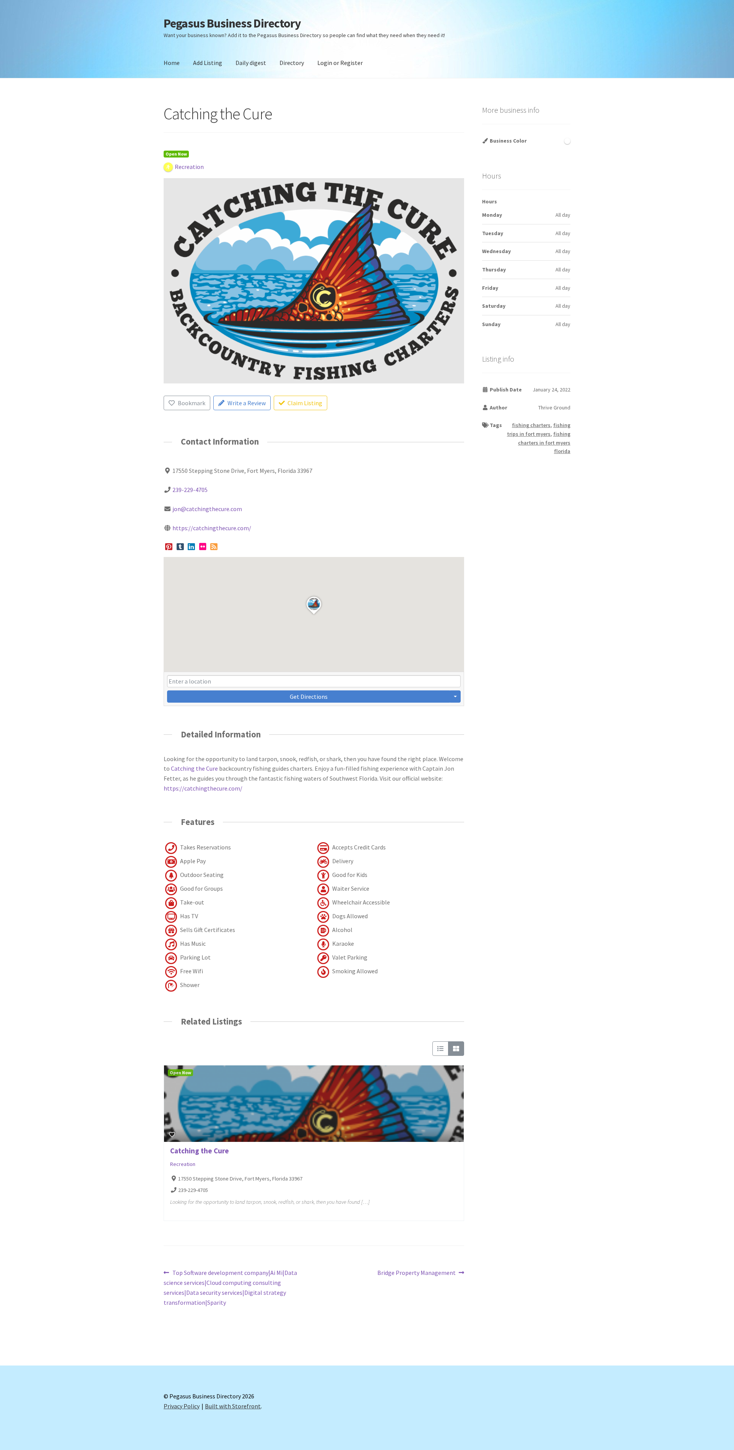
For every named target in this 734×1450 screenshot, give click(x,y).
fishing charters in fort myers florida (544, 442)
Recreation (182, 1164)
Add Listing (207, 63)
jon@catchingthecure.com (207, 509)
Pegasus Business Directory (232, 23)
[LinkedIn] (191, 547)
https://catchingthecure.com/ (211, 528)
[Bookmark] (172, 1134)
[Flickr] (203, 547)
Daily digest (250, 63)
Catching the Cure (194, 768)
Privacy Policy (182, 1406)
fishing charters (531, 425)
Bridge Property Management (416, 1273)
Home (172, 63)
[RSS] (214, 547)
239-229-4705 (190, 490)
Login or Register (340, 63)
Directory (291, 63)
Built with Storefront (233, 1406)
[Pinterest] (169, 547)
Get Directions (309, 696)
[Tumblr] (180, 547)
